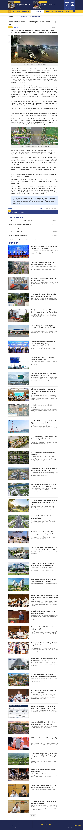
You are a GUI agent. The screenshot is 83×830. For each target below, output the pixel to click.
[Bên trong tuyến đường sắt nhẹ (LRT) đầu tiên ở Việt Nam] (18, 283)
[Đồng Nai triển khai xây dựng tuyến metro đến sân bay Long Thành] (18, 267)
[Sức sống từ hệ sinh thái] (18, 679)
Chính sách (17, 1)
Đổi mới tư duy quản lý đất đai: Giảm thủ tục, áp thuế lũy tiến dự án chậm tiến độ (43, 391)
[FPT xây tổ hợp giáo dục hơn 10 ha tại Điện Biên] (18, 457)
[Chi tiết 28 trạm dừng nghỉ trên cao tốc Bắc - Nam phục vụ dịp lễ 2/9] (18, 473)
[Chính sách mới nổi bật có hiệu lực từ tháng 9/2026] (11, 5)
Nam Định (16, 27)
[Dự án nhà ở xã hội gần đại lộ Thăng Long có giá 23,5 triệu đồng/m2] (18, 727)
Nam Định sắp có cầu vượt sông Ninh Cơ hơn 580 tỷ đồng (21, 220)
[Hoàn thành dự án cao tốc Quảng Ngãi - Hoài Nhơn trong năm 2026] (18, 378)
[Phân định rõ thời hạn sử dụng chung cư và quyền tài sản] (18, 648)
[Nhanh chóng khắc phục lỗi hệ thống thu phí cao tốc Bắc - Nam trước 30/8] (18, 331)
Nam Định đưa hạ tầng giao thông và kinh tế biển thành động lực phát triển (25, 228)
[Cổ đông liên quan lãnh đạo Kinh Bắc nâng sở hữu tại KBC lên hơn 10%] (18, 568)
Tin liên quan (16, 217)
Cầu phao (10, 27)
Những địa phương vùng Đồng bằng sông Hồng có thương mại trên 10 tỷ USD (25, 239)
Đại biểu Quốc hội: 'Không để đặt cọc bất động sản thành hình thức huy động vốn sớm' (44, 597)
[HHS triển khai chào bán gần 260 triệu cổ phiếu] (18, 410)
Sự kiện (18, 11)
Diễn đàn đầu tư (49, 11)
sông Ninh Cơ (48, 211)
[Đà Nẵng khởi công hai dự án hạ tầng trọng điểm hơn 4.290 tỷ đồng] (18, 489)
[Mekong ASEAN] (69, 5)
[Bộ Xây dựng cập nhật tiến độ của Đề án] (18, 664)
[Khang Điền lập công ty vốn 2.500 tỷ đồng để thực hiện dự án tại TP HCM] (18, 711)
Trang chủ (11, 16)
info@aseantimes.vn (77, 825)
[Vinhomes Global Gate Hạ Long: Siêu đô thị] (18, 505)
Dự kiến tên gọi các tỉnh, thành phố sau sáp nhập (19, 235)
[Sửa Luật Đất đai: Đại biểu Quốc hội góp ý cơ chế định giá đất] (18, 695)
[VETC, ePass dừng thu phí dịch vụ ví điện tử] (18, 743)
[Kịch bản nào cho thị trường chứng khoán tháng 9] (37, 5)
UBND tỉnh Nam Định (12, 212)
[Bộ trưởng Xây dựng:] (18, 616)
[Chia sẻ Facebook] (9, 34)
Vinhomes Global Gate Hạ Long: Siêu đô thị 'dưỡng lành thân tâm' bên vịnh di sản (44, 502)
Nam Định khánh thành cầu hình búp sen (17, 231)
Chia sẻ (10, 208)
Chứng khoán (43, 1)
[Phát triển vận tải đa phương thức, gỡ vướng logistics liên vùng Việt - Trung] (18, 537)
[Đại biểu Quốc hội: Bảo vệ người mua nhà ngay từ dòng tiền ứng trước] (18, 790)
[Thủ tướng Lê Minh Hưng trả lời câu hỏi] (18, 806)
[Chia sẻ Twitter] (9, 38)
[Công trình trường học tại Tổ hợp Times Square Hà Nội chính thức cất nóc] (18, 442)
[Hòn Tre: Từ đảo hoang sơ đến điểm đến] (18, 426)
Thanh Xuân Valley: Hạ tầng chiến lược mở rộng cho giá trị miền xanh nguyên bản (44, 756)
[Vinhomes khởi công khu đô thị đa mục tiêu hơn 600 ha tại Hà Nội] (18, 251)
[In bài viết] (9, 41)
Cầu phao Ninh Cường (39, 211)
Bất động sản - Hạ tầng (35, 16)
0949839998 (76, 827)
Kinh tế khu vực (59, 11)
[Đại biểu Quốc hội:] (18, 600)
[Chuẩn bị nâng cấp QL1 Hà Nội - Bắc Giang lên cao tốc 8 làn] (18, 362)
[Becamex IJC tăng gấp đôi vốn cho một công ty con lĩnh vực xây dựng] (18, 584)
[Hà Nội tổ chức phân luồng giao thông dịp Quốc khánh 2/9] (18, 774)
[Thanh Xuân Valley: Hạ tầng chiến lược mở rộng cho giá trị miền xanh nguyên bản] (18, 759)
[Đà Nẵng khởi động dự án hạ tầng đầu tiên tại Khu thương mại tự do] (18, 347)
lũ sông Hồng (21, 212)
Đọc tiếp (13, 243)
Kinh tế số (67, 11)
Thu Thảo (41, 208)
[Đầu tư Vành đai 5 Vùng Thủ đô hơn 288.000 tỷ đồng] (18, 521)
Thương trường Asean (37, 11)
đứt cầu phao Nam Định (28, 211)
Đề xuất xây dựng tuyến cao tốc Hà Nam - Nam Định (20, 224)
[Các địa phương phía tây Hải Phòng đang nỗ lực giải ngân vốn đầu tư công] (18, 315)
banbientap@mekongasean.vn (46, 824)
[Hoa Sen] (18, 553)
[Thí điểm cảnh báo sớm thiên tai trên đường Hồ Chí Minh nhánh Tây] (18, 299)
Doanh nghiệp (25, 11)
